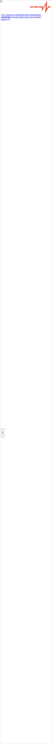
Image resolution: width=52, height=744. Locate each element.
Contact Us (5, 591)
